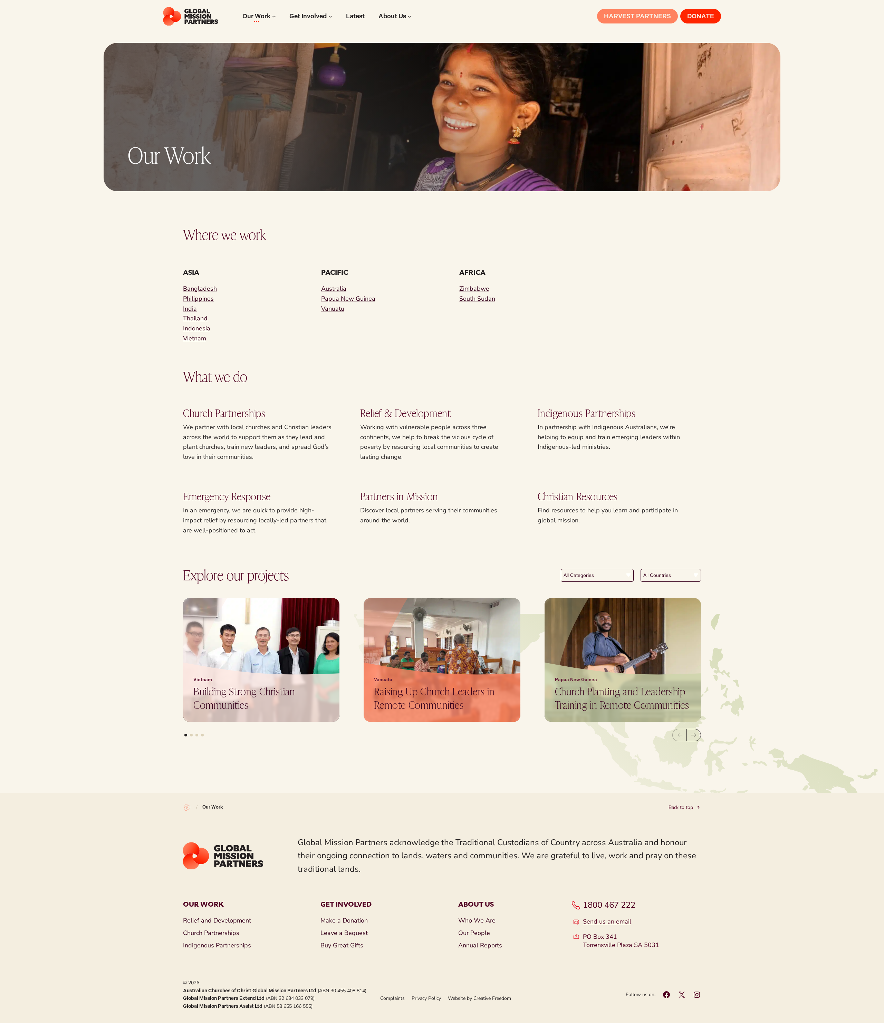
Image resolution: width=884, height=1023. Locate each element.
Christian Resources (578, 496)
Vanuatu (332, 309)
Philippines (198, 299)
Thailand (195, 318)
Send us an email (607, 922)
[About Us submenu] (409, 16)
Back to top (681, 807)
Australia (333, 288)
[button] (185, 735)
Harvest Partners (637, 16)
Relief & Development (405, 413)
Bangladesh (200, 288)
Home (187, 807)
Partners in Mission (399, 496)
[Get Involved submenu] (330, 16)
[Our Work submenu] (274, 16)
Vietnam (194, 338)
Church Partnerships (224, 413)
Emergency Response (227, 496)
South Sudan (477, 299)
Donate (700, 16)
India (190, 309)
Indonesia (196, 328)
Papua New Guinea (348, 299)
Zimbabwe (474, 288)
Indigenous (562, 413)
